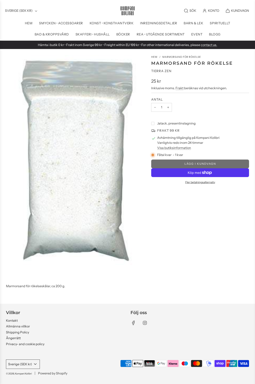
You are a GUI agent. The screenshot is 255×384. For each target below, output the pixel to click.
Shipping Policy (17, 332)
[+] (168, 107)
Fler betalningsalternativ (200, 182)
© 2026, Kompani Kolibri (19, 373)
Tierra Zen (161, 71)
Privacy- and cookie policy (25, 344)
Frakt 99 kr (168, 130)
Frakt (179, 88)
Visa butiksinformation (174, 148)
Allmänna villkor (18, 326)
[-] (155, 107)
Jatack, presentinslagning (176, 123)
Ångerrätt (13, 338)
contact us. (209, 45)
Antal (157, 99)
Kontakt (12, 320)
